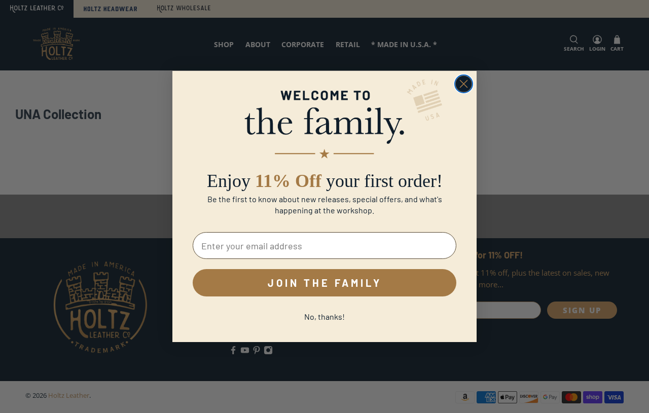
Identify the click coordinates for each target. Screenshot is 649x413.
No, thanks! (324, 316)
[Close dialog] (464, 84)
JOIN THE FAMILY (325, 283)
